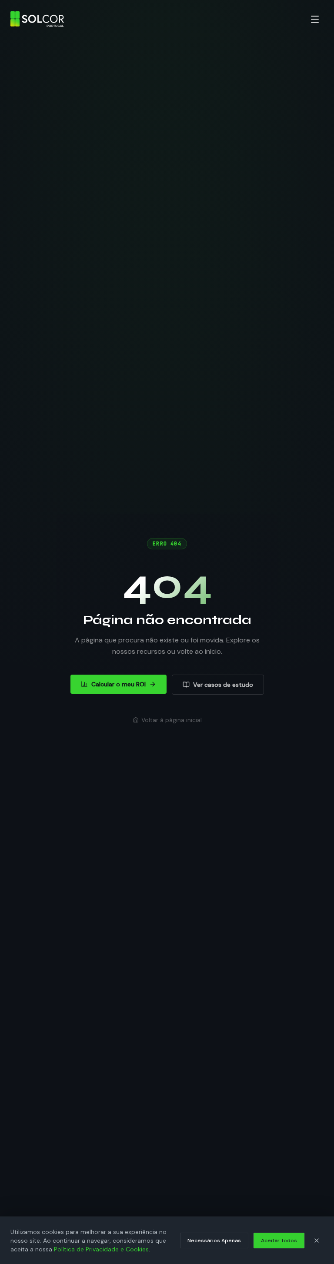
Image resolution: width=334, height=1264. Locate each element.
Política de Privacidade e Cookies (101, 1249)
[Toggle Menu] (315, 19)
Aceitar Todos (279, 1240)
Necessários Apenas (214, 1240)
